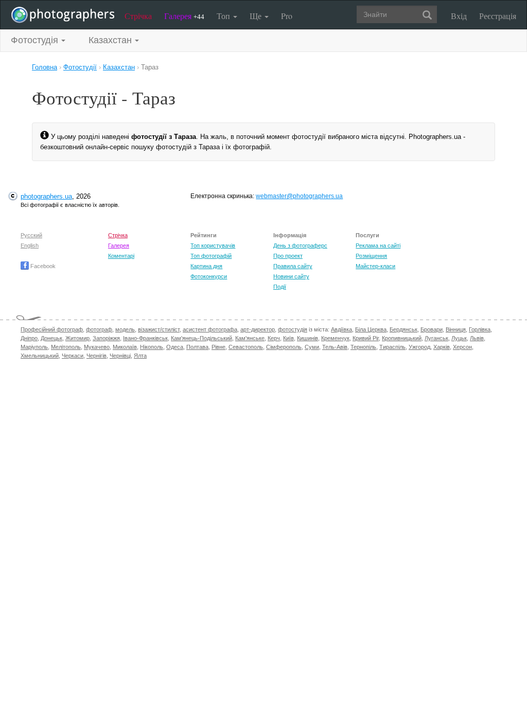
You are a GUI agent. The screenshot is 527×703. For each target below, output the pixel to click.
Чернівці (120, 356)
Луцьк (459, 338)
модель (125, 329)
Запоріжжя (106, 338)
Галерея (184, 15)
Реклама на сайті (378, 245)
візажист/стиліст (159, 329)
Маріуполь (34, 347)
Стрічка (138, 15)
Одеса (174, 347)
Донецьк (51, 338)
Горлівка (479, 329)
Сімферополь (284, 347)
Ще (257, 15)
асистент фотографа (210, 329)
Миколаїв (125, 347)
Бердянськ (403, 329)
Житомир (77, 338)
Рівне (218, 347)
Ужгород (419, 347)
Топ (224, 15)
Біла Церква (371, 329)
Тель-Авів (334, 347)
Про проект (288, 256)
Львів (477, 338)
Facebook (42, 266)
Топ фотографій (211, 256)
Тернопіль (363, 347)
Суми (312, 347)
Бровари (431, 329)
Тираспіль (392, 347)
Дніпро (29, 338)
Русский (31, 235)
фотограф (99, 329)
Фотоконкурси (208, 276)
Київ (288, 338)
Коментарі (121, 256)
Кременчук (335, 338)
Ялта (140, 356)
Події (279, 287)
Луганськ (436, 338)
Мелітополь (66, 347)
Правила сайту (292, 266)
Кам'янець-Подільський (201, 338)
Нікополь (151, 347)
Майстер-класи (375, 266)
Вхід (459, 15)
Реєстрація (497, 15)
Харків (441, 347)
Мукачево (97, 347)
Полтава (197, 347)
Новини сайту (291, 276)
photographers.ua (46, 196)
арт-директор (257, 329)
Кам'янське (250, 338)
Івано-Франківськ (145, 338)
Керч (274, 338)
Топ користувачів (212, 245)
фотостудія (292, 329)
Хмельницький (40, 356)
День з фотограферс (300, 245)
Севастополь (246, 347)
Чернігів (96, 356)
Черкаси (72, 356)
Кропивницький (401, 338)
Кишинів (307, 338)
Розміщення (371, 256)
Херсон (462, 347)
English (30, 245)
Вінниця (456, 329)
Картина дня (206, 266)
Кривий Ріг (366, 338)
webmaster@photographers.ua (299, 196)
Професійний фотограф (52, 329)
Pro (286, 15)
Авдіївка (341, 329)
